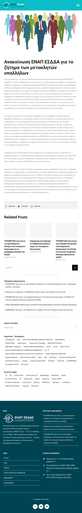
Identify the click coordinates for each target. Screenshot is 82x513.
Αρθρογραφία (44, 375)
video (18, 339)
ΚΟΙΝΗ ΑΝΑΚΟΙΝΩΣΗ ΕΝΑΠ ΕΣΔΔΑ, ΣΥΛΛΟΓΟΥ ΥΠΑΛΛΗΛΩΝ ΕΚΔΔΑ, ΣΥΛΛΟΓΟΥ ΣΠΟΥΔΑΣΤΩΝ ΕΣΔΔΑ (40, 305)
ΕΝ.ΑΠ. (6, 458)
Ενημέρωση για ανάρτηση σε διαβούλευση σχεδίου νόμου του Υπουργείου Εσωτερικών (35, 292)
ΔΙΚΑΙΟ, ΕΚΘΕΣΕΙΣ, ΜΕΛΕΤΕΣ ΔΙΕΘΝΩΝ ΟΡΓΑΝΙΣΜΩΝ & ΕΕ (23, 350)
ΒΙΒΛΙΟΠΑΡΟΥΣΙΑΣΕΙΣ (55, 343)
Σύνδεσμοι (51, 361)
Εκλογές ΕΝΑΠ (56, 379)
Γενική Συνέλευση (11, 379)
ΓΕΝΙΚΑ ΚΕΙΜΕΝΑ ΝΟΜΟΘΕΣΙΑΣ (34, 346)
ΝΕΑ (5, 463)
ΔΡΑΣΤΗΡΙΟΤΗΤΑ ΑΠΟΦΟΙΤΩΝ (14, 473)
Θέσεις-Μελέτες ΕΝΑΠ (27, 357)
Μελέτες (37, 382)
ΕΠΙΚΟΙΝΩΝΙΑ (9, 483)
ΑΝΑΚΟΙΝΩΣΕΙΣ (60, 339)
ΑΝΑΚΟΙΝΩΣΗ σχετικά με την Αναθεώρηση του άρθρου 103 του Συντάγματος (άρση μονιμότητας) (39, 310)
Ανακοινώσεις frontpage (37, 343)
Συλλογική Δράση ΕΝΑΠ (37, 361)
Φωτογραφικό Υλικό (11, 364)
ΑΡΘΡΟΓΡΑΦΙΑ (10, 343)
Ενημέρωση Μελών (11, 357)
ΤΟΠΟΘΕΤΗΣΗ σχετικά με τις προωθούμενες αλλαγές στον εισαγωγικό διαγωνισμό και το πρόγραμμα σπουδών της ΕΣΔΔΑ (59, 418)
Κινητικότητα (26, 382)
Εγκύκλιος (45, 379)
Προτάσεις (56, 382)
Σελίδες (25, 361)
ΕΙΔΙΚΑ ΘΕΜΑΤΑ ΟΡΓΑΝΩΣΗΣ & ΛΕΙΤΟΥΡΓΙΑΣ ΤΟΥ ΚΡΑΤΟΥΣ (24, 354)
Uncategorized (9, 339)
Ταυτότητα (60, 361)
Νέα (45, 357)
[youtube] (46, 506)
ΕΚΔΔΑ (37, 379)
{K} (11, 375)
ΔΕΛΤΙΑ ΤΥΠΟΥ (65, 346)
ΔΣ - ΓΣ (47, 350)
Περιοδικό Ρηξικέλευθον (67, 357)
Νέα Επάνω (53, 357)
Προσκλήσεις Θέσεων (12, 361)
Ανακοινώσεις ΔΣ (32, 375)
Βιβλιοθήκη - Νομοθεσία (13, 346)
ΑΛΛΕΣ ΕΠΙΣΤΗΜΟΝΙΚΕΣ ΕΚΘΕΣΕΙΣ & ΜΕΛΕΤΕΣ (37, 339)
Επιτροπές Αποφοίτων (12, 382)
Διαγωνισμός (28, 379)
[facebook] (35, 506)
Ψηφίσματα (35, 386)
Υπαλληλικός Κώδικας (12, 386)
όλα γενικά (24, 364)
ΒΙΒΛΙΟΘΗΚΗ (8, 478)
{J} (6, 375)
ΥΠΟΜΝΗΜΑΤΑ (71, 361)
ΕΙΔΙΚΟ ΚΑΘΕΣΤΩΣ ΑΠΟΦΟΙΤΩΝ (56, 354)
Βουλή (64, 375)
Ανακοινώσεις (22, 343)
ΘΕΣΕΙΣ (6, 468)
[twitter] (41, 506)
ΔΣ (20, 379)
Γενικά (48, 346)
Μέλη (40, 357)
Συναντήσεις (66, 382)
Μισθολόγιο (46, 382)
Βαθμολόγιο (55, 375)
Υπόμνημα (25, 386)
